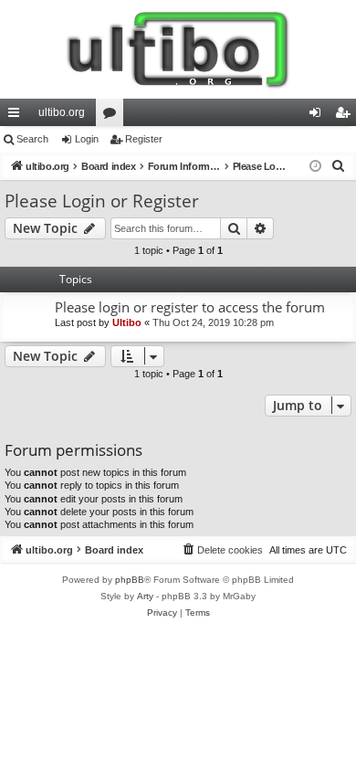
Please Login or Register (102, 201)
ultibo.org (61, 112)
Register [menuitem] (346, 116)
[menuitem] (338, 166)
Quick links (17, 116)
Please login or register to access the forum (190, 307)
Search (32, 138)
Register (143, 138)
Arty (145, 596)
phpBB (129, 580)
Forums (113, 116)
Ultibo (126, 322)
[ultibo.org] (178, 49)
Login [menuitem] (319, 116)
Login (87, 138)
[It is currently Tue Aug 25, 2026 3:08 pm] (315, 166)
